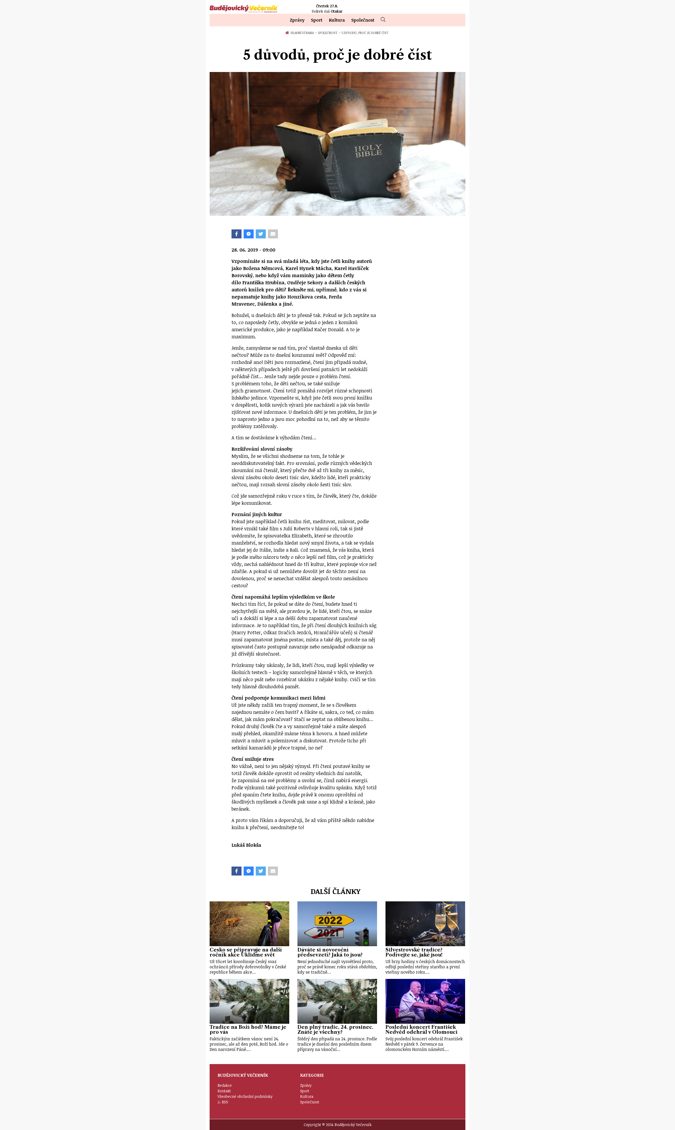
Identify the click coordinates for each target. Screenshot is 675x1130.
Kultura (337, 20)
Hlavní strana (303, 33)
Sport (316, 20)
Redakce (225, 1085)
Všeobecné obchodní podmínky (245, 1096)
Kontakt (224, 1090)
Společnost (362, 20)
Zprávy (297, 20)
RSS (225, 1101)
